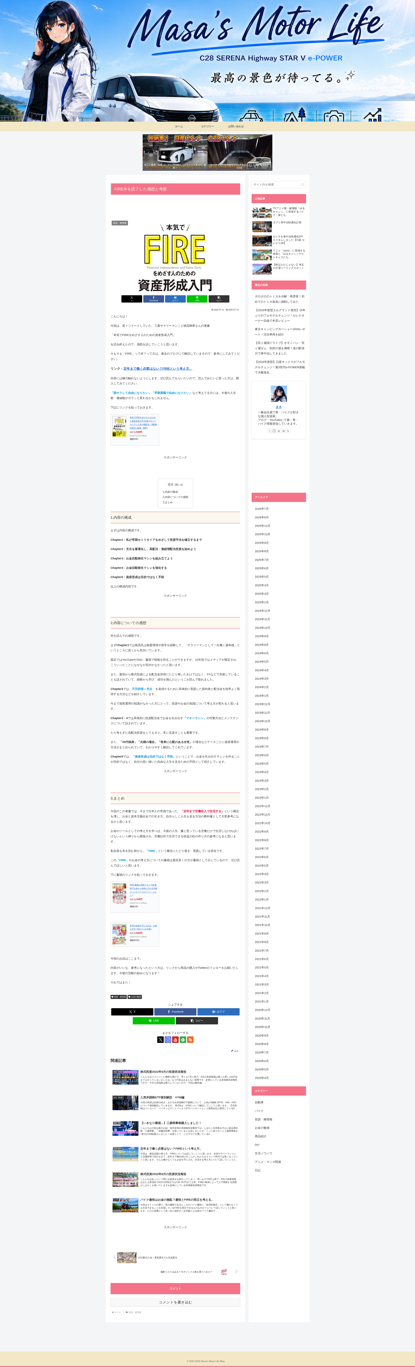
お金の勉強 (136, 997)
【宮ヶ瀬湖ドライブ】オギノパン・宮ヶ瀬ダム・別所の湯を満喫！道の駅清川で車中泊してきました (279, 348)
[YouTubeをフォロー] (175, 1039)
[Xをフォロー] (160, 1039)
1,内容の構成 (170, 491)
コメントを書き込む (175, 1302)
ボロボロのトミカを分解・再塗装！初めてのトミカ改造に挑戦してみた (279, 299)
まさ (279, 407)
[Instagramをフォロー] (168, 1039)
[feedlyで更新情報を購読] (183, 1039)
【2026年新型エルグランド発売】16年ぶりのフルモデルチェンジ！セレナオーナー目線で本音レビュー (280, 315)
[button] (219, 299)
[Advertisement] (175, 208)
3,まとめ (168, 502)
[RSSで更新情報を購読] (190, 1039)
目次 (171, 484)
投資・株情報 (120, 997)
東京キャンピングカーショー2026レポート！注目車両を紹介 (280, 332)
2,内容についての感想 (175, 496)
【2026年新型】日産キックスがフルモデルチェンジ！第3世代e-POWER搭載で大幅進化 (280, 367)
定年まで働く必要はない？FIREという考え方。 (158, 368)
